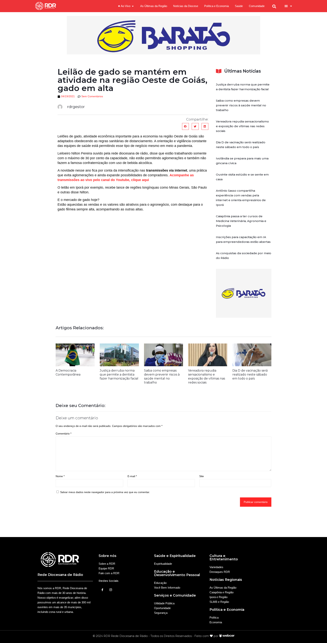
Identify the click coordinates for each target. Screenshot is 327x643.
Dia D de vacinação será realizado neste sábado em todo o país (250, 374)
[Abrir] (291, 6)
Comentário (63, 433)
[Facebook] (102, 590)
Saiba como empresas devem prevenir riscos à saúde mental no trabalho (241, 105)
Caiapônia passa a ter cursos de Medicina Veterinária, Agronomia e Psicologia (241, 220)
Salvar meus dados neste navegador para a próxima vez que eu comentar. (105, 492)
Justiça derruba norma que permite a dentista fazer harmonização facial (119, 374)
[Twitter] (111, 590)
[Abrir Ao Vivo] (132, 6)
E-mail (132, 476)
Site (201, 476)
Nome (60, 476)
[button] (185, 126)
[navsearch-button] (274, 6)
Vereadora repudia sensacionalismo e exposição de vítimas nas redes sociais (242, 126)
